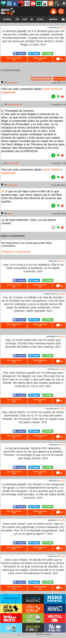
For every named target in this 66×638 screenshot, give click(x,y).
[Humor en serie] (44, 3)
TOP (17, 19)
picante (62, 369)
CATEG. (40, 19)
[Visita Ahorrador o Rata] (33, 628)
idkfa (9, 213)
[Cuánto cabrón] (27, 3)
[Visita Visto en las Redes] (55, 608)
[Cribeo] (38, 3)
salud (62, 27)
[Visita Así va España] (11, 608)
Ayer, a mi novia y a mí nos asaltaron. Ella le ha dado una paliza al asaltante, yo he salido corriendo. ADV (33, 268)
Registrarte (8, 92)
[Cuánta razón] (3, 3)
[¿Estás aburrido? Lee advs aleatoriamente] (31, 19)
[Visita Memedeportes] (55, 599)
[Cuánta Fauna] (50, 3)
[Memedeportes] (9, 3)
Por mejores (59, 79)
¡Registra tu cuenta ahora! (16, 251)
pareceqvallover (14, 104)
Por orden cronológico (41, 79)
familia (62, 336)
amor (63, 481)
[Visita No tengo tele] (55, 628)
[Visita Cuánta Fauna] (33, 608)
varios (62, 261)
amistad (61, 294)
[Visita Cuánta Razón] (33, 599)
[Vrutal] (33, 3)
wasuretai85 (12, 163)
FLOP (24, 19)
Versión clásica (43, 634)
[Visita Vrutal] (55, 618)
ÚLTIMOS (7, 19)
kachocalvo (12, 82)
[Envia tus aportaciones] (63, 19)
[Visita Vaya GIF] (11, 628)
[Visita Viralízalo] (11, 599)
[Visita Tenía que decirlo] (11, 618)
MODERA (53, 19)
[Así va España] (21, 3)
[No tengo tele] (56, 3)
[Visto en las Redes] (15, 3)
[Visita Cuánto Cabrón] (33, 618)
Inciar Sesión (51, 89)
